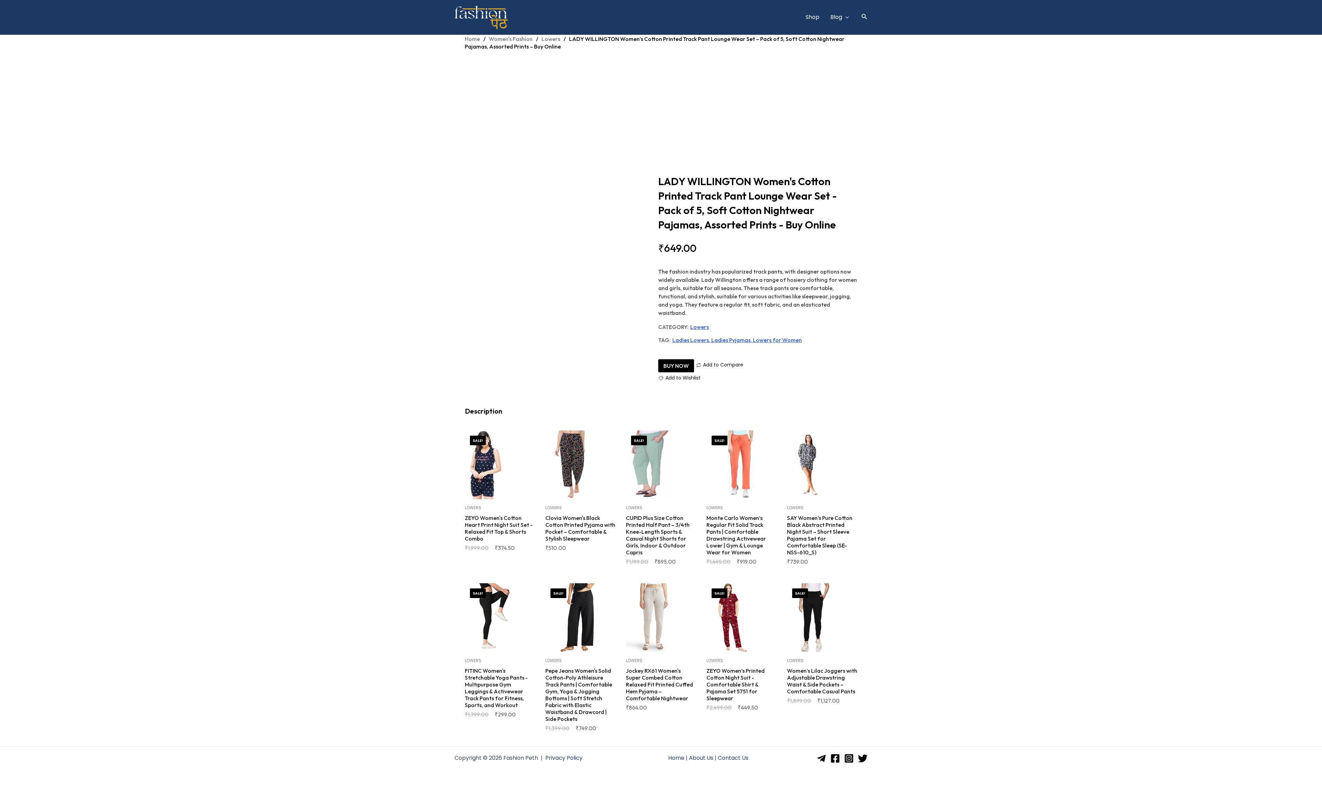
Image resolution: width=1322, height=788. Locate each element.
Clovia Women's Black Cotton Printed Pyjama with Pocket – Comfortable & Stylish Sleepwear (580, 528)
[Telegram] (821, 758)
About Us (701, 758)
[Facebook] (835, 758)
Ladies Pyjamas (731, 340)
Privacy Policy (564, 758)
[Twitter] (863, 758)
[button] (845, 17)
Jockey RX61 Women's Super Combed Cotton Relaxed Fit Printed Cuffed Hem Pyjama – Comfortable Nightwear (659, 684)
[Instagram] (849, 758)
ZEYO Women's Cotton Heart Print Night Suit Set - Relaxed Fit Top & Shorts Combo (499, 528)
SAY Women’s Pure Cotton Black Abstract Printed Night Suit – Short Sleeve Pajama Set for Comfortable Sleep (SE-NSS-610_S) (819, 535)
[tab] (484, 411)
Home (472, 38)
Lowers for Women (777, 340)
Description (483, 411)
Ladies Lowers (690, 340)
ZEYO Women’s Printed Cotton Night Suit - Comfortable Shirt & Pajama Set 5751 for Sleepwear (735, 684)
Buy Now (676, 365)
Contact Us (733, 758)
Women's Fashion (511, 38)
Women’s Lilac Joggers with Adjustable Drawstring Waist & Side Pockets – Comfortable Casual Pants (822, 681)
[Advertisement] (661, 109)
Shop (812, 17)
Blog (836, 17)
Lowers (551, 38)
